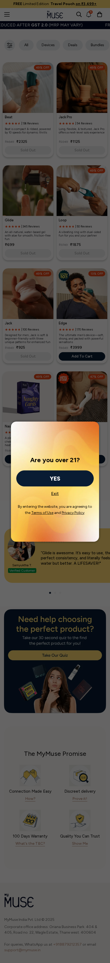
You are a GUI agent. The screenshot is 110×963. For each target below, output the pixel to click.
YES (55, 478)
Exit (55, 492)
